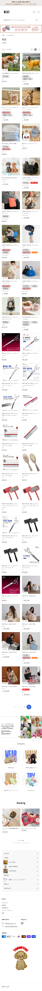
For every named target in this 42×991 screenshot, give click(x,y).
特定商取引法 (5, 907)
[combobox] (21, 20)
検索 (3, 913)
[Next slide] (38, 820)
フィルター (8, 49)
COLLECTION (10, 35)
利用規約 (4, 905)
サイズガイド (5, 902)
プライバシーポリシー (7, 910)
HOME (3, 35)
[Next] (38, 738)
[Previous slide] (4, 820)
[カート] (34, 12)
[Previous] (34, 738)
